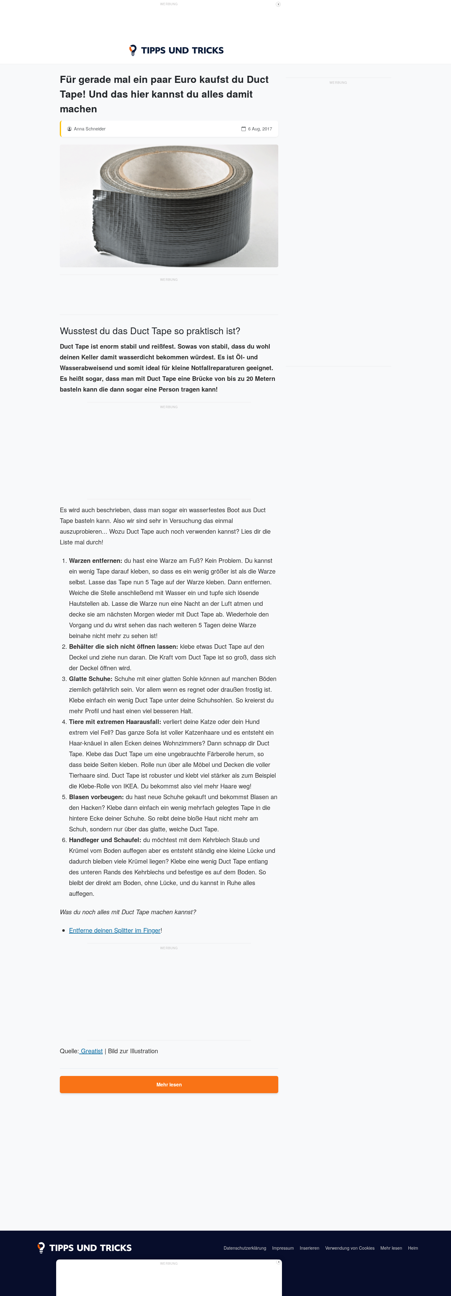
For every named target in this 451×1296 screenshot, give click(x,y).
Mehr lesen (169, 1084)
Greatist (91, 1050)
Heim (413, 1248)
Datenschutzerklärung (245, 1248)
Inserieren (309, 1248)
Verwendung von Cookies (350, 1248)
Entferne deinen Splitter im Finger (114, 930)
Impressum (283, 1248)
